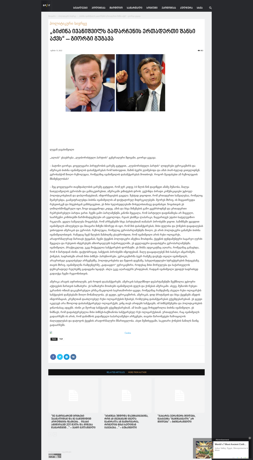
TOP (61, 339)
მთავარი (52, 16)
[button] (208, 8)
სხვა (200, 8)
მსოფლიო (116, 8)
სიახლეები (80, 8)
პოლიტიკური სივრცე (67, 16)
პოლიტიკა (98, 8)
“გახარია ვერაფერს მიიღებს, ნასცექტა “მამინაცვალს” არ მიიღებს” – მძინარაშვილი (176, 418)
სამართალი (134, 8)
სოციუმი (152, 8)
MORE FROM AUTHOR (137, 372)
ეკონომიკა (169, 8)
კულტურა (186, 8)
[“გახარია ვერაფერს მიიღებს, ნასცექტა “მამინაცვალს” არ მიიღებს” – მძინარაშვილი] (180, 395)
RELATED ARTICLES (116, 372)
